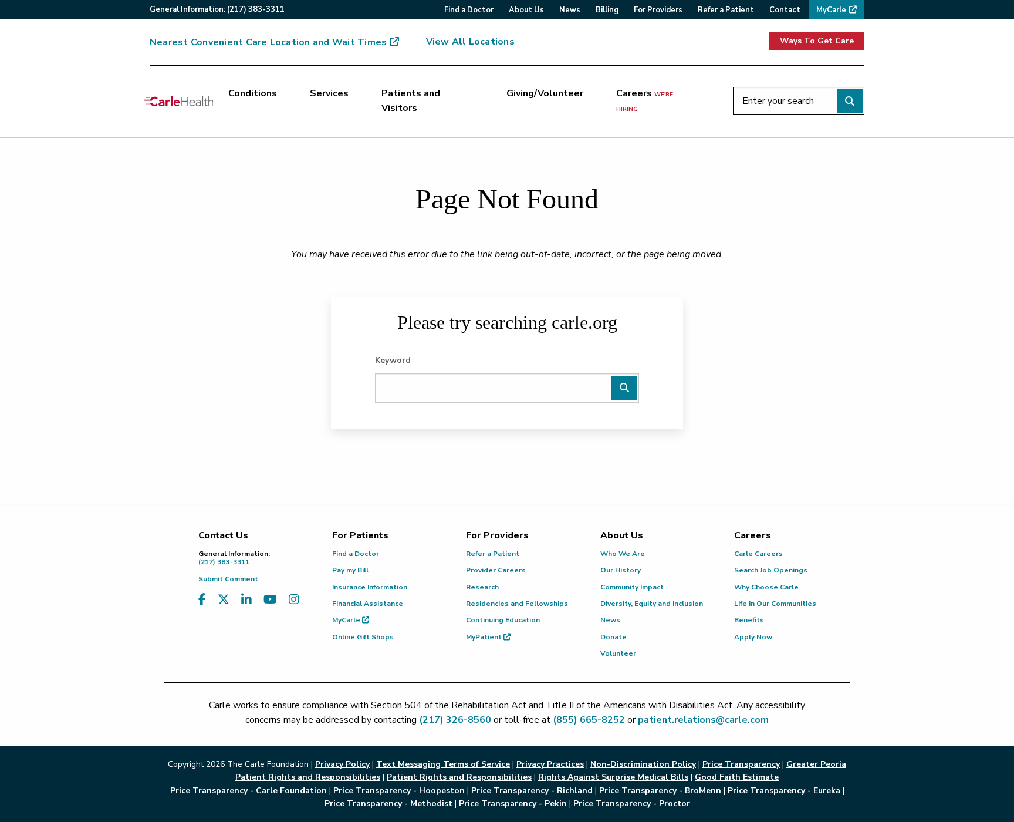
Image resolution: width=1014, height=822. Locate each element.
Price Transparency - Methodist (388, 803)
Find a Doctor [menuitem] (469, 10)
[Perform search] (850, 101)
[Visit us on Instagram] (294, 600)
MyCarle (347, 620)
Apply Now (753, 637)
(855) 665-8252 (589, 719)
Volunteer (618, 653)
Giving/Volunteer (544, 93)
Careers (644, 100)
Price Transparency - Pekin (513, 803)
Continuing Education (503, 620)
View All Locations (470, 41)
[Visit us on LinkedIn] (246, 600)
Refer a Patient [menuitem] (726, 10)
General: (217, 9)
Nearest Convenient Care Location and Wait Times (268, 42)
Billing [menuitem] (607, 10)
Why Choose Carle (766, 587)
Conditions (252, 93)
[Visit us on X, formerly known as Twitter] (223, 600)
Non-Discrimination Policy (643, 764)
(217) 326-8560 (455, 719)
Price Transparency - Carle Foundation (248, 790)
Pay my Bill (350, 570)
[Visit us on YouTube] (270, 600)
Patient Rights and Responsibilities (459, 777)
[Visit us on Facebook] (202, 600)
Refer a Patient (492, 553)
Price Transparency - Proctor (631, 803)
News (610, 620)
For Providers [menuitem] (658, 10)
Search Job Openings (770, 570)
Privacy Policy (342, 764)
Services (329, 93)
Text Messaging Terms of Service (443, 764)
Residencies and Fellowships (517, 603)
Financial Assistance (367, 603)
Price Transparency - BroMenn (660, 790)
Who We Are (622, 553)
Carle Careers (758, 553)
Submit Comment (228, 579)
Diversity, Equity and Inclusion (651, 603)
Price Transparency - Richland (532, 790)
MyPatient (484, 637)
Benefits (749, 620)
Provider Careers (496, 570)
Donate (613, 637)
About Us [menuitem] (526, 10)
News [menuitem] (569, 10)
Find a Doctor (355, 553)
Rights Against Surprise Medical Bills (613, 777)
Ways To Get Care (817, 40)
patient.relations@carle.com (703, 719)
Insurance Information (369, 587)
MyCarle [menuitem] (831, 10)
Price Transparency (741, 764)
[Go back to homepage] (178, 101)
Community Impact (632, 587)
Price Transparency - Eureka (784, 790)
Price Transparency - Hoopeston (399, 790)
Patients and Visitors (410, 101)
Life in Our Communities (775, 603)
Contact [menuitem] (784, 10)
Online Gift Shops (363, 637)
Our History (620, 570)
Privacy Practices (550, 764)
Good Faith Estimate (737, 777)
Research (482, 587)
